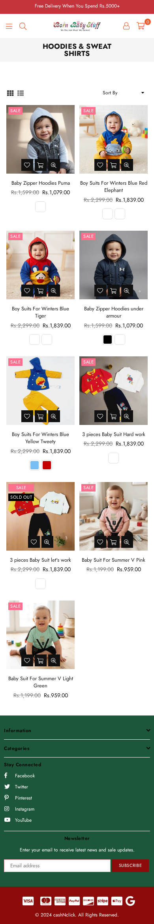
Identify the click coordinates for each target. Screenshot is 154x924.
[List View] (20, 92)
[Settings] (126, 26)
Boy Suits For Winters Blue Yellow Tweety (40, 437)
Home (12, 68)
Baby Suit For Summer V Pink (113, 560)
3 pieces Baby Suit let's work (40, 560)
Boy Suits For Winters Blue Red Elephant (113, 186)
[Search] (23, 26)
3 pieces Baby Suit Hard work (113, 434)
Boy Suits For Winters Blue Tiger (40, 312)
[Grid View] (10, 92)
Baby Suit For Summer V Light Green (40, 682)
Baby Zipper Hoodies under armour (113, 312)
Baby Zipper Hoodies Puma (40, 183)
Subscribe (130, 865)
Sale (15, 110)
